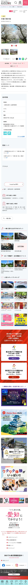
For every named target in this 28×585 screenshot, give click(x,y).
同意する (14, 574)
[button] (12, 45)
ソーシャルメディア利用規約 (14, 542)
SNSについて (6, 560)
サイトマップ (11, 548)
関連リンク (14, 66)
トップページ (3, 6)
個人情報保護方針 (12, 540)
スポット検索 (11, 6)
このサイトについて (12, 537)
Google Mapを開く (14, 184)
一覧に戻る (8, 218)
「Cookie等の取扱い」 (7, 572)
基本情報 (8, 63)
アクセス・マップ (18, 63)
